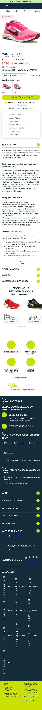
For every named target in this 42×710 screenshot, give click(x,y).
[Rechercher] (26, 6)
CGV (5, 684)
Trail (25, 11)
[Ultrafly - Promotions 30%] (17, 86)
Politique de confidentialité (12, 695)
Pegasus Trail (25, 225)
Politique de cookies (30, 685)
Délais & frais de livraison (16, 483)
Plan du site (30, 700)
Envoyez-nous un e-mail (22, 426)
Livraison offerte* (27, 70)
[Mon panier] (38, 6)
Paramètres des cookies (30, 691)
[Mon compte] (34, 6)
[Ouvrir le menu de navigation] (3, 6)
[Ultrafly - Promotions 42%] (6, 86)
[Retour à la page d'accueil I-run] (11, 6)
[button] (14, 75)
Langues (8, 571)
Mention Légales (7, 689)
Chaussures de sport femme (13, 11)
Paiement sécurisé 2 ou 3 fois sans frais (23, 460)
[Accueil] (2, 11)
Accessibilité (30, 696)
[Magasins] (30, 6)
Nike (30, 11)
